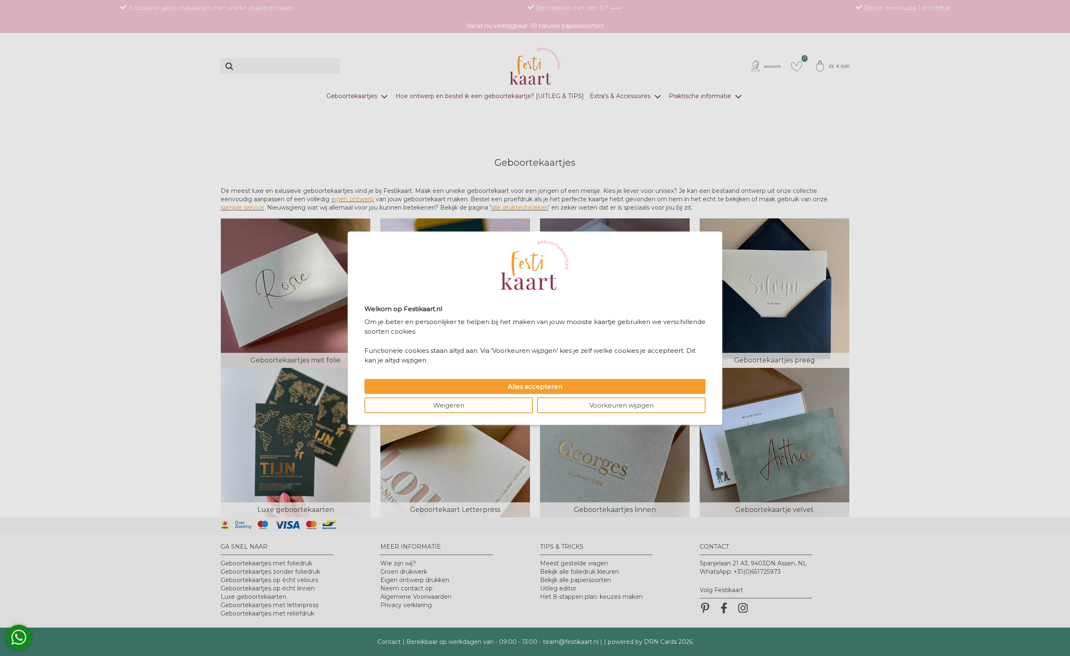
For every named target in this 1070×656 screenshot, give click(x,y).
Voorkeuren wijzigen (621, 405)
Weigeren (448, 405)
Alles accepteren (535, 386)
